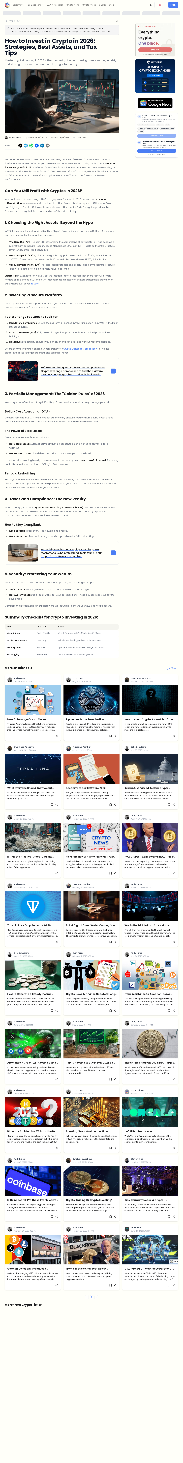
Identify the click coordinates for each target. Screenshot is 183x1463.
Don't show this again (91, 768)
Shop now (91, 761)
